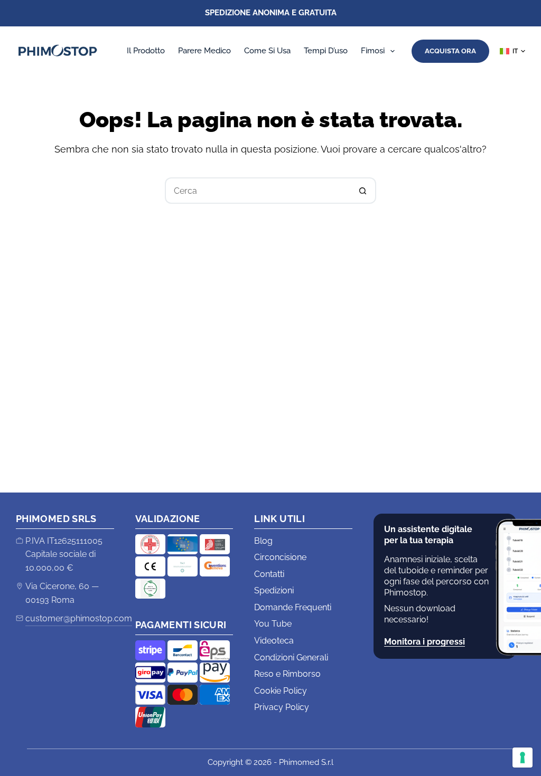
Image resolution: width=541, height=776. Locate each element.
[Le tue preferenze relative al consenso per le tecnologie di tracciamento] (522, 757)
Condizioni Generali (291, 657)
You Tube (273, 624)
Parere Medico (204, 50)
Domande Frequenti (292, 607)
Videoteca (274, 641)
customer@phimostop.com (78, 618)
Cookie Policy (280, 691)
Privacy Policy (281, 707)
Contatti (269, 574)
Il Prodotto (146, 50)
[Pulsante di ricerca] (363, 190)
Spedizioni (274, 590)
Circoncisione (280, 557)
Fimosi (373, 50)
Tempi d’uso (326, 50)
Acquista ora (450, 51)
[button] (512, 51)
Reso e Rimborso (287, 674)
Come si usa (267, 50)
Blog (263, 541)
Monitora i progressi (424, 642)
